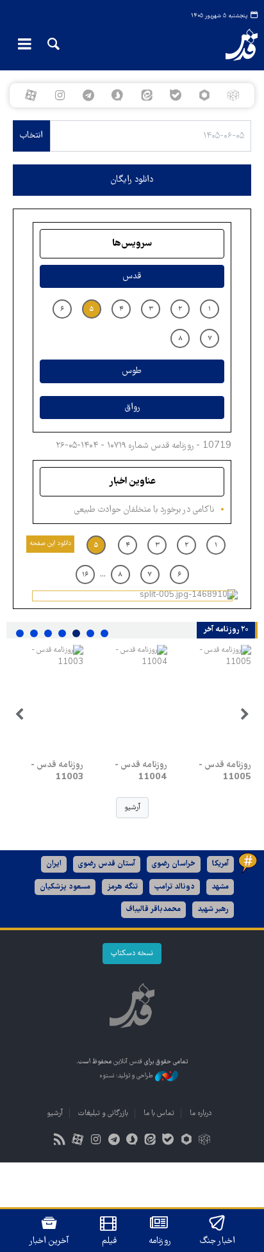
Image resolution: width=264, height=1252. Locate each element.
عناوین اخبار (132, 482)
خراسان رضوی (173, 864)
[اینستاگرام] (59, 95)
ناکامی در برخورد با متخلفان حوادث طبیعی (144, 509)
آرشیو (132, 807)
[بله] (175, 95)
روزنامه (159, 1241)
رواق (132, 407)
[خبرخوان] (60, 1141)
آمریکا (220, 864)
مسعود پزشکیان (65, 887)
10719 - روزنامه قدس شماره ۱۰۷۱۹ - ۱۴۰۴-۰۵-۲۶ (143, 446)
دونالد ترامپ (174, 887)
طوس (132, 371)
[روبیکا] (234, 95)
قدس (132, 276)
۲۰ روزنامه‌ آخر (226, 630)
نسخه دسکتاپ (132, 953)
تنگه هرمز (122, 887)
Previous (245, 714)
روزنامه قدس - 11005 (225, 771)
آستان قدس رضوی (106, 864)
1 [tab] (104, 633)
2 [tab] (90, 633)
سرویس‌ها (132, 244)
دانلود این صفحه (50, 543)
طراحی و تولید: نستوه (127, 1076)
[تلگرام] (89, 95)
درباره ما (200, 1113)
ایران (54, 864)
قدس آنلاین (231, 45)
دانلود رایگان (132, 179)
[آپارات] (30, 95)
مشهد (220, 887)
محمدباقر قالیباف (153, 909)
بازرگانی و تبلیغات (103, 1113)
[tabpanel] (216, 714)
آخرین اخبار (49, 1241)
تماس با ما (159, 1113)
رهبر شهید (213, 909)
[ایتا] (146, 95)
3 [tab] (76, 633)
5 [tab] (48, 633)
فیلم (109, 1241)
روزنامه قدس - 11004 (141, 771)
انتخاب (31, 135)
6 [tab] (34, 633)
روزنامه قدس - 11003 (57, 771)
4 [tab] (62, 633)
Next (19, 714)
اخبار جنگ (217, 1241)
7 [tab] (19, 633)
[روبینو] (204, 95)
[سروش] (118, 95)
